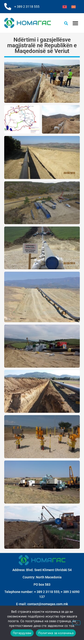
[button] (75, 23)
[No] (76, 622)
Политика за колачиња (56, 633)
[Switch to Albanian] (64, 7)
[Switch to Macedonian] (73, 7)
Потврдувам (22, 633)
